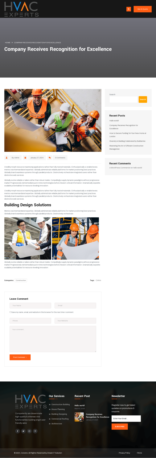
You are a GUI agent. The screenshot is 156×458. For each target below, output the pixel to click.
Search (112, 94)
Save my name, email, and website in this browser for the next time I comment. (42, 312)
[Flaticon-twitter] (23, 431)
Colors (98, 280)
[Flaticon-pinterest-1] (35, 431)
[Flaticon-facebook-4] (17, 431)
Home (7, 43)
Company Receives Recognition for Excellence (97, 415)
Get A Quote (142, 9)
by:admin (15, 158)
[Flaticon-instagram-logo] (29, 431)
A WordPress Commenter (119, 168)
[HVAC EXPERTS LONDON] (21, 10)
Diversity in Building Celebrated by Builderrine (127, 141)
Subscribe (119, 426)
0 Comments (60, 158)
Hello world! (114, 121)
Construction (21, 280)
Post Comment (19, 357)
